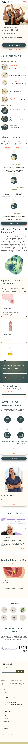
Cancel (23, 377)
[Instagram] (8, 692)
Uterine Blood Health (10, 386)
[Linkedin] (3, 692)
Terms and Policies (8, 735)
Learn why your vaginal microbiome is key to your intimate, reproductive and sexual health (13, 311)
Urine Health (7, 360)
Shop (4, 715)
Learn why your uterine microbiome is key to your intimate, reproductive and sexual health (12, 389)
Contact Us (6, 721)
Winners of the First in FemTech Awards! (11, 540)
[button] (10, 147)
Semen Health (7, 334)
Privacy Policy (6, 732)
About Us (5, 718)
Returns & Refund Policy (9, 738)
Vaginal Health (8, 308)
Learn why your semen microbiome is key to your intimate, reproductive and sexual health (12, 337)
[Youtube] (5, 692)
